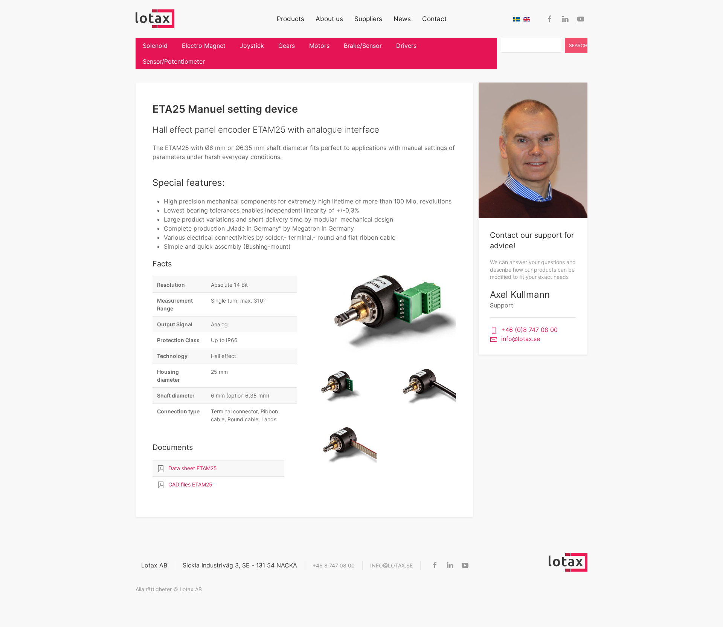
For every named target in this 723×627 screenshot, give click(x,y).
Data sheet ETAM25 (192, 468)
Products (290, 19)
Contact (434, 19)
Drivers (406, 45)
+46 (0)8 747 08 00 (529, 329)
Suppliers (368, 19)
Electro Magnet (204, 45)
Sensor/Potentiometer (174, 61)
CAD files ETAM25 (190, 484)
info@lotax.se (520, 339)
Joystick (252, 45)
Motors (319, 45)
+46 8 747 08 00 (334, 565)
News (402, 19)
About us (329, 19)
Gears (286, 45)
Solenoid (155, 45)
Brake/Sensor (363, 45)
